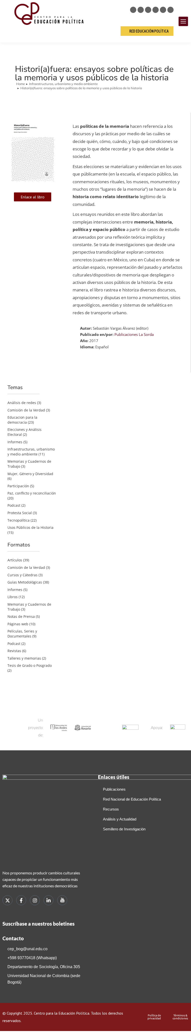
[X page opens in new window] (133, 10)
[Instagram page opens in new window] (148, 10)
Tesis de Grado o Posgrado (29, 665)
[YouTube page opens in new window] (163, 10)
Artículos (14, 560)
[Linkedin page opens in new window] (155, 10)
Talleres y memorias (24, 658)
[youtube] (62, 900)
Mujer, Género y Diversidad (30, 473)
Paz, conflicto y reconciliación (31, 493)
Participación (18, 486)
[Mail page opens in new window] (170, 10)
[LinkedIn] (48, 900)
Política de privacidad (154, 1017)
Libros (12, 596)
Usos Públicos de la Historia (30, 527)
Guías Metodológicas (24, 582)
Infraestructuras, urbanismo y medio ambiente (31, 451)
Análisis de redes (21, 402)
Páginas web (17, 624)
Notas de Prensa (21, 616)
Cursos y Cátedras (22, 575)
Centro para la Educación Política (61, 1013)
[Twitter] (7, 900)
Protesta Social (19, 512)
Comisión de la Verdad (26, 410)
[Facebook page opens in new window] (141, 10)
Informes (14, 442)
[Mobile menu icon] (183, 21)
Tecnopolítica (18, 520)
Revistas (14, 650)
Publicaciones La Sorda (134, 334)
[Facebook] (21, 900)
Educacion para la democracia (22, 420)
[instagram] (35, 900)
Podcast (13, 505)
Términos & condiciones (180, 1017)
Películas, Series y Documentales (22, 633)
